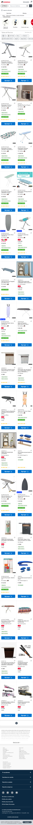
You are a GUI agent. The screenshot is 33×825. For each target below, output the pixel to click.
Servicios (9, 13)
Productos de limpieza (23, 752)
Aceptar (27, 822)
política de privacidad (11, 822)
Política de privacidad (7, 801)
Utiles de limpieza (22, 758)
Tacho (4, 747)
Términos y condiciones (8, 796)
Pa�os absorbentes (22, 751)
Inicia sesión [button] (26, 2)
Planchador (5, 758)
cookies (20, 822)
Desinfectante (21, 754)
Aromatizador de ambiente (7, 756)
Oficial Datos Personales (8, 804)
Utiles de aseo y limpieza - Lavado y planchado (15, 15)
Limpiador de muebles (7, 764)
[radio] (1, 76)
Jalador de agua (22, 757)
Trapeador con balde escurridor (8, 752)
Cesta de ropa (5, 757)
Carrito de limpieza (6, 765)
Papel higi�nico (6, 750)
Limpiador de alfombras (7, 766)
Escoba (4, 753)
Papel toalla (21, 747)
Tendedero (5, 751)
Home (3, 15)
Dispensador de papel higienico (24, 753)
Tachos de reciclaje (6, 754)
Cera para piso (5, 761)
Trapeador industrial (6, 767)
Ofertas (24, 13)
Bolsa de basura (22, 756)
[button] (20, 5)
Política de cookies (7, 799)
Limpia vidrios (21, 750)
